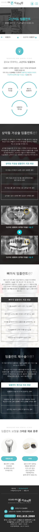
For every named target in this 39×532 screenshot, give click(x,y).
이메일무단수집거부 (16, 490)
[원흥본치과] (12, 3)
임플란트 (8, 37)
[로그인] (32, 3)
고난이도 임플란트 (29, 37)
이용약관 (13, 488)
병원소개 (26, 490)
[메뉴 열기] (36, 4)
